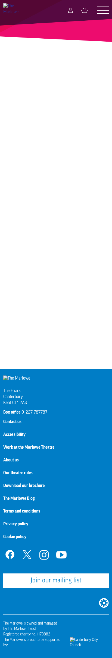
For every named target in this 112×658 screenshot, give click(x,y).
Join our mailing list (56, 581)
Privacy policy (15, 524)
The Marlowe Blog (19, 498)
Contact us (12, 422)
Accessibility (14, 434)
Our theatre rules (18, 473)
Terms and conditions (21, 511)
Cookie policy (14, 537)
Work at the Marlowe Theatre (28, 447)
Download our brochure (24, 485)
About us (11, 460)
